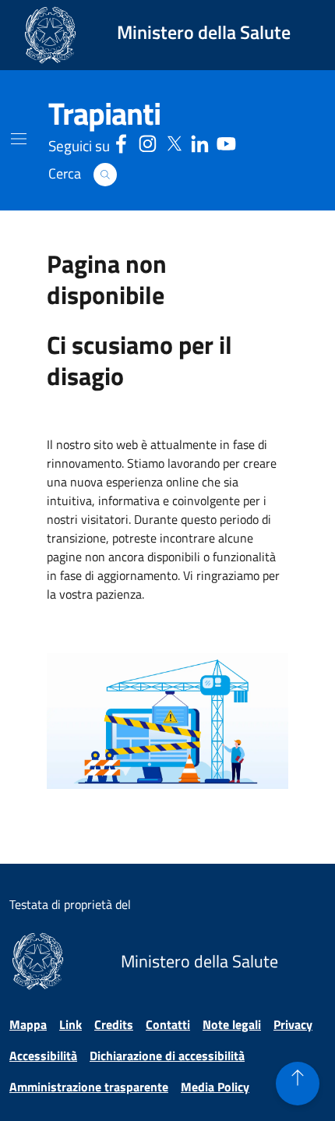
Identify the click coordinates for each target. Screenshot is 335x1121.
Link (70, 1024)
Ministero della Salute (204, 32)
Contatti (168, 1024)
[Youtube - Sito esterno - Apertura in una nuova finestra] (226, 141)
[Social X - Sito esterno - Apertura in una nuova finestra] (174, 141)
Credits (113, 1024)
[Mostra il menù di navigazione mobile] (18, 138)
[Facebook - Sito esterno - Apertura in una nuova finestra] (121, 141)
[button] (105, 174)
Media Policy (215, 1086)
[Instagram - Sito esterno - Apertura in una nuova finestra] (147, 141)
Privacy (292, 1024)
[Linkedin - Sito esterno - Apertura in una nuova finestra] (200, 141)
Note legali (232, 1024)
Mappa (28, 1024)
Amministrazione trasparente (88, 1086)
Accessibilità (43, 1055)
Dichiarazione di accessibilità (167, 1055)
